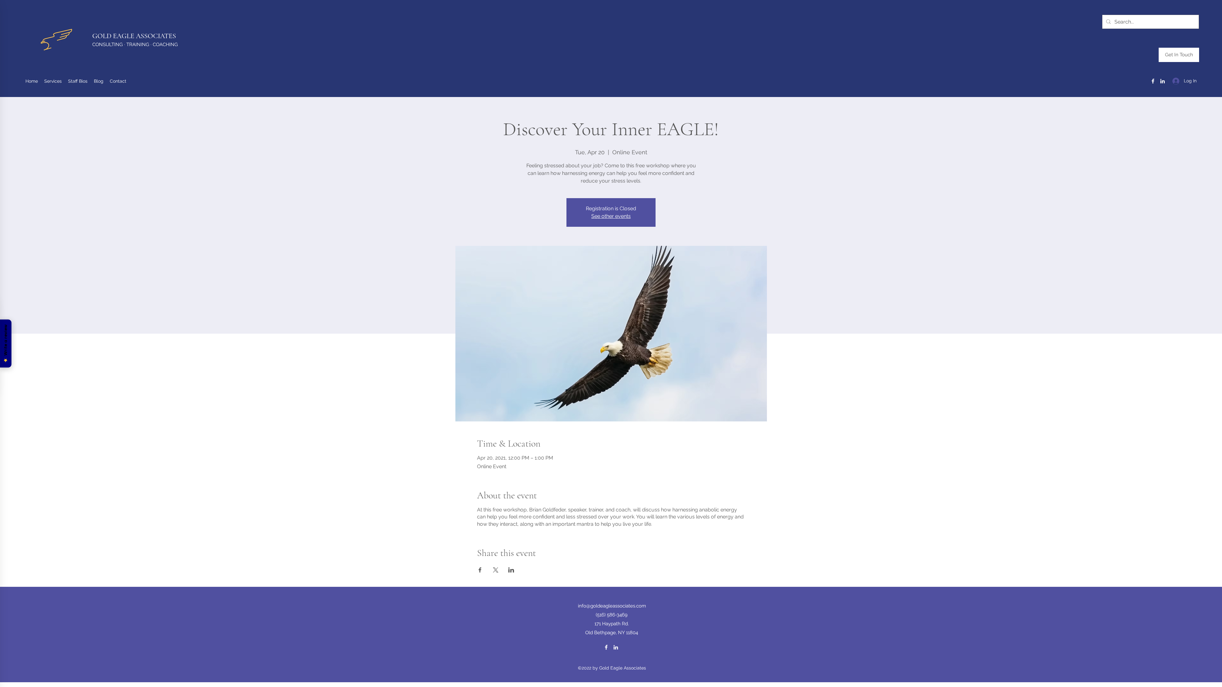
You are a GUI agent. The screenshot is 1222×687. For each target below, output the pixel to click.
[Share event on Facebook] (480, 569)
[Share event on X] (496, 569)
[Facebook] (1153, 81)
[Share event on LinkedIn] (511, 569)
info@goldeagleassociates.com (612, 606)
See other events (611, 216)
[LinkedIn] (1162, 81)
